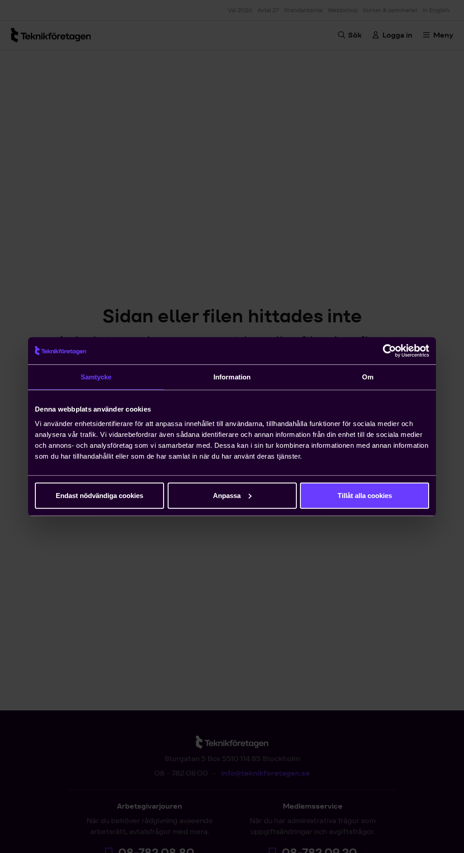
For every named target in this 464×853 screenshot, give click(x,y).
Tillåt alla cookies (365, 495)
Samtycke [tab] (96, 377)
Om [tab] (367, 377)
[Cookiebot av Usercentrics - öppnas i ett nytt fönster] (389, 351)
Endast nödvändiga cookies (99, 495)
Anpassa (227, 495)
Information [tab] (232, 377)
